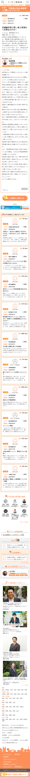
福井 (14, 698)
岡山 (10, 710)
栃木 (22, 689)
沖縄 (3, 720)
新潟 (3, 698)
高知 (14, 715)
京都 (7, 706)
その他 (20, 5)
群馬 (26, 689)
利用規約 (6, 756)
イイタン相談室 (14, 740)
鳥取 (3, 710)
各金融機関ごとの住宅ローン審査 (13, 535)
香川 (7, 715)
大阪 (10, 706)
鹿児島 (25, 719)
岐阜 (3, 702)
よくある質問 (5, 737)
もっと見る (24, 522)
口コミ (4, 732)
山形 (22, 694)
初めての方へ (5, 725)
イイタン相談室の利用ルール (9, 742)
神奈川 (7, 689)
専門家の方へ (19, 766)
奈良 (17, 706)
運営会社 (17, 754)
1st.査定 (9, 732)
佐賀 (7, 719)
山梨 (17, 698)
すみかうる (5, 740)
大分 (17, 719)
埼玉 (11, 689)
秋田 (19, 694)
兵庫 (14, 706)
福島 (26, 694)
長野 (21, 698)
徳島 (3, 715)
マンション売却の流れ (14, 735)
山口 (17, 710)
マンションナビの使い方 (17, 725)
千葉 (15, 689)
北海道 (4, 694)
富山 (7, 698)
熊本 (14, 719)
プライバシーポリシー (10, 759)
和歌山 (22, 706)
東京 (3, 689)
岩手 (11, 694)
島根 (7, 710)
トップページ (4, 5)
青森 (8, 694)
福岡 (3, 719)
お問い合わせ (7, 761)
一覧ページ (13, 5)
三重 (14, 702)
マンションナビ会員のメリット (10, 730)
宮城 (15, 694)
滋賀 (3, 706)
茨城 (19, 689)
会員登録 (4, 735)
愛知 (10, 702)
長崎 (10, 719)
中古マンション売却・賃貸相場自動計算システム (15, 727)
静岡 (7, 702)
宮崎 (21, 719)
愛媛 (10, 715)
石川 (10, 698)
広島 (14, 710)
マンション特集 (24, 740)
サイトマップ (7, 766)
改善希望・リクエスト (10, 764)
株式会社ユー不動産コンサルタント (18, 63)
